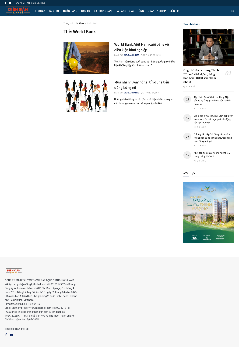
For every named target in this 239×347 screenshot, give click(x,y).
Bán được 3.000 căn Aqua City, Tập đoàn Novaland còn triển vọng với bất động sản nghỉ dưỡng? (213, 119)
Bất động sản (103, 11)
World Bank (92, 23)
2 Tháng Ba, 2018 (150, 93)
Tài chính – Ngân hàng (62, 11)
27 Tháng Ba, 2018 (151, 55)
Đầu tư (85, 11)
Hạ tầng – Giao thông (129, 11)
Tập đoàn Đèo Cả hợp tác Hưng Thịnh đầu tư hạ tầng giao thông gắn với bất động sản (212, 101)
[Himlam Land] (208, 212)
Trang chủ (68, 23)
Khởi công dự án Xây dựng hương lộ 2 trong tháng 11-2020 (212, 154)
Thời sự (40, 11)
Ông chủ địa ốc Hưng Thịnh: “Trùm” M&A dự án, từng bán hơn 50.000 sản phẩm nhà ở (201, 76)
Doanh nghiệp (157, 11)
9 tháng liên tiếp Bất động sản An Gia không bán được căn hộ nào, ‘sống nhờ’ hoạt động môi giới (213, 138)
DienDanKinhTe (131, 55)
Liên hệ (174, 11)
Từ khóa (80, 23)
